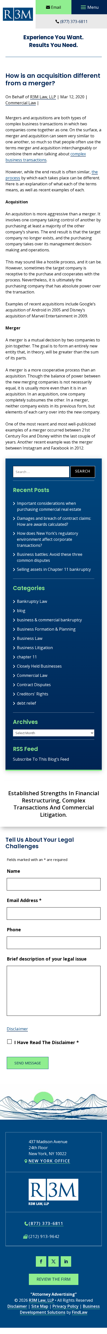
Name (13, 871)
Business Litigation (35, 647)
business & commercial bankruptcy (49, 620)
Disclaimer (17, 1029)
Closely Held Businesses (39, 666)
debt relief (26, 703)
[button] (89, 7)
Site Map (39, 1306)
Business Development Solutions (60, 1309)
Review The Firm (54, 1279)
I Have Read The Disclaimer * (46, 1042)
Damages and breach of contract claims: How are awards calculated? (54, 521)
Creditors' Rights (32, 694)
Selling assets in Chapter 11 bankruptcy (54, 569)
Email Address (24, 900)
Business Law (29, 638)
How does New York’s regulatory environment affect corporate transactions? (47, 539)
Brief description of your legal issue (47, 959)
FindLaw (79, 1312)
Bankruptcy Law (32, 601)
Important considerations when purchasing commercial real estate (49, 506)
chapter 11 (27, 657)
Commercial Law (20, 103)
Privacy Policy (66, 1306)
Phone (14, 930)
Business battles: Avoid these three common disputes (49, 557)
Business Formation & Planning (46, 629)
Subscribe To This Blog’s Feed (41, 759)
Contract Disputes (34, 684)
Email (56, 7)
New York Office (49, 1161)
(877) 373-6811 (74, 21)
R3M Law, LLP (43, 97)
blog (21, 610)
